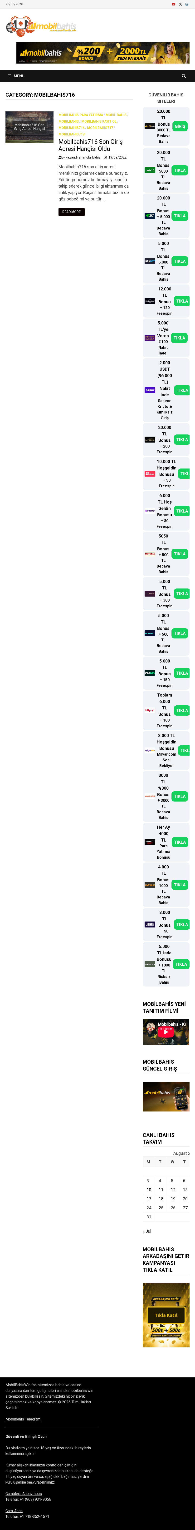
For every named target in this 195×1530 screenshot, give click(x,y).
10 (148, 1189)
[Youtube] (174, 3)
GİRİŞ (180, 126)
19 (173, 1198)
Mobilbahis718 (71, 134)
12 (173, 1189)
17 (148, 1198)
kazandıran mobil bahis (83, 157)
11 (161, 1189)
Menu (18, 76)
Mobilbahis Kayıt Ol (99, 121)
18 (161, 1198)
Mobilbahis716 (71, 128)
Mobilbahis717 (100, 128)
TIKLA (180, 170)
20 (185, 1198)
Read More (73, 212)
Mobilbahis (68, 121)
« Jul (147, 1231)
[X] (181, 3)
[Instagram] (187, 3)
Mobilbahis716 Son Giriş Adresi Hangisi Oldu (90, 145)
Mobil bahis (116, 115)
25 (161, 1207)
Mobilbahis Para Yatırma (80, 115)
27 (185, 1207)
